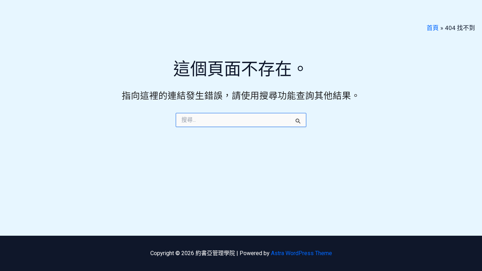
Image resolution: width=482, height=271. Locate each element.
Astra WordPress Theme (301, 253)
